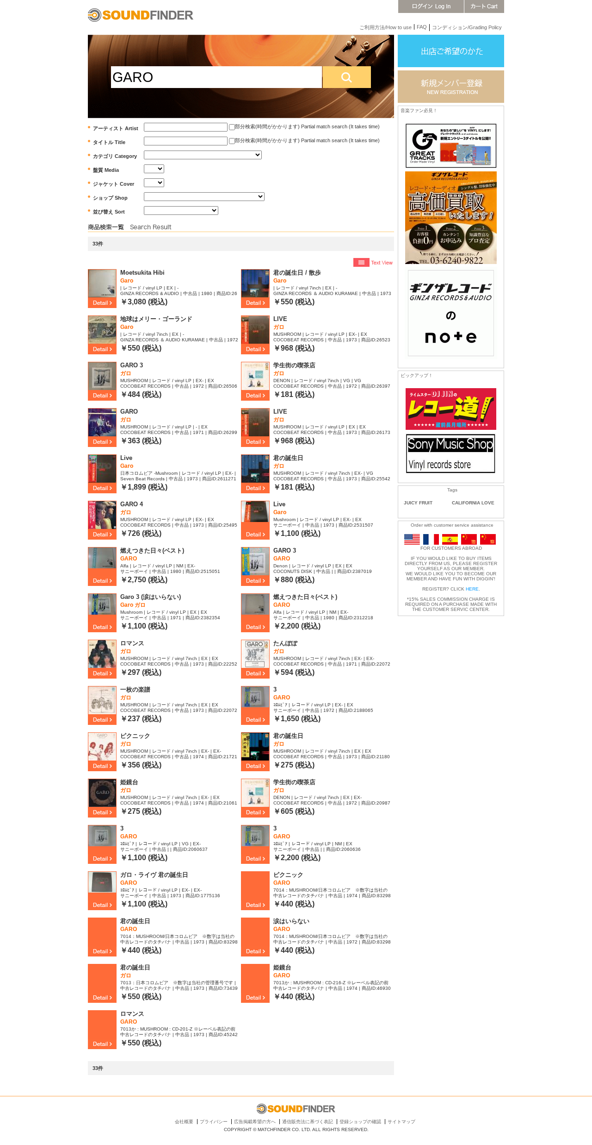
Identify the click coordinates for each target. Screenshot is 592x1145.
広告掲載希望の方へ (255, 1121)
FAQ (422, 27)
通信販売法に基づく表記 (307, 1121)
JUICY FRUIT (418, 502)
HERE (472, 588)
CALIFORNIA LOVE (473, 502)
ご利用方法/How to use (385, 27)
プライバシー (214, 1121)
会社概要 (184, 1121)
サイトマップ (401, 1121)
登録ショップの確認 (360, 1121)
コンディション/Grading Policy (467, 27)
